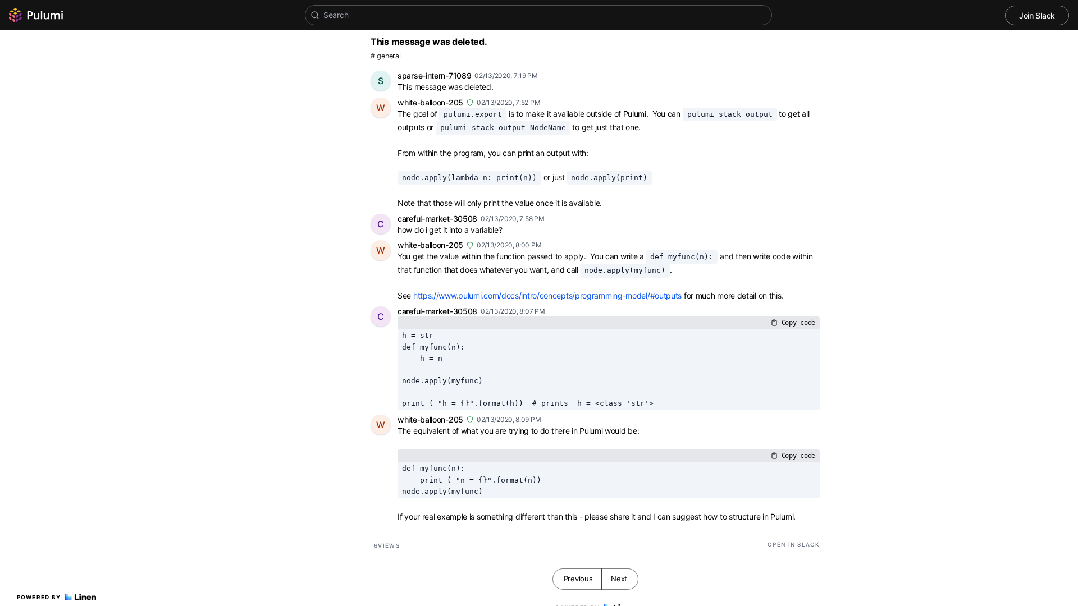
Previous (578, 578)
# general (385, 56)
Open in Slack (794, 544)
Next (619, 578)
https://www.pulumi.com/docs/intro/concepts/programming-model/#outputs (547, 295)
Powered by (39, 597)
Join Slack (1037, 15)
